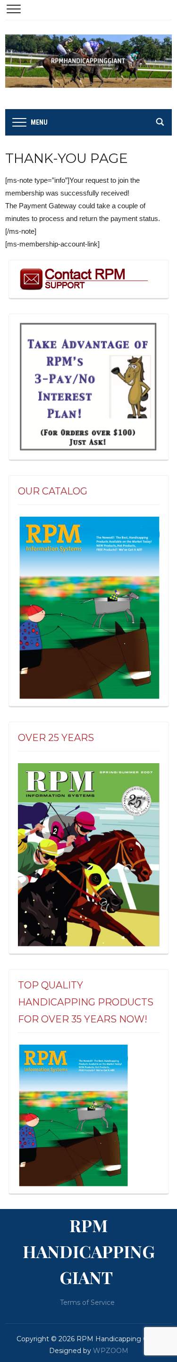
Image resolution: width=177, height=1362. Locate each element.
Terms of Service (87, 1302)
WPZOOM (110, 1350)
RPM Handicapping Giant (89, 1251)
